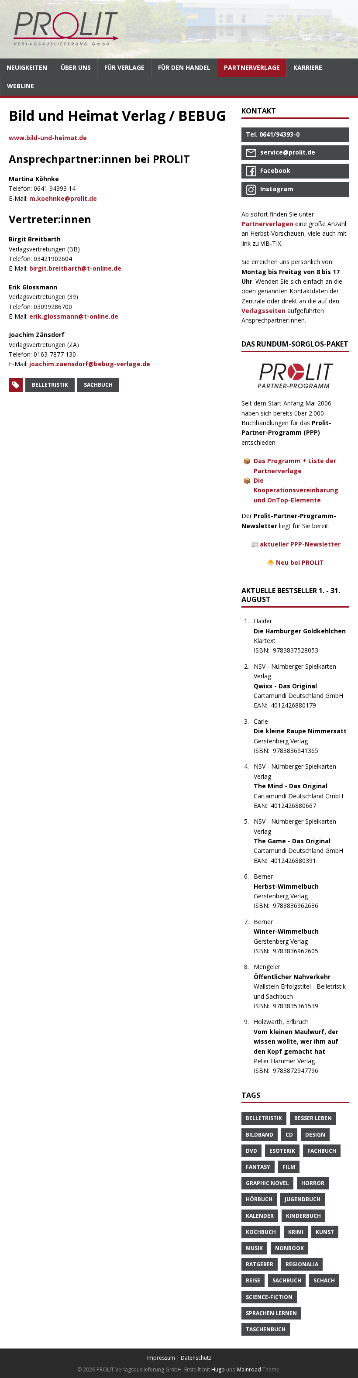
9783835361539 (300, 1006)
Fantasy (258, 1167)
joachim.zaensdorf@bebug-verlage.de (89, 364)
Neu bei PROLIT (300, 562)
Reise (253, 1280)
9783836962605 (300, 951)
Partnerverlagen (267, 224)
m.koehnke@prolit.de (63, 198)
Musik (254, 1248)
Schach (324, 1280)
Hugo (218, 1369)
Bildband (259, 1134)
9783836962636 (300, 905)
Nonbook (289, 1248)
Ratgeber (259, 1264)
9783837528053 (300, 650)
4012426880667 (298, 805)
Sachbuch (98, 384)
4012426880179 (298, 705)
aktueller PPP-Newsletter (300, 544)
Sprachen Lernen (271, 1313)
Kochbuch (261, 1232)
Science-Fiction (269, 1297)
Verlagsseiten (263, 310)
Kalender (260, 1216)
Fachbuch (321, 1151)
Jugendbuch (302, 1199)
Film (288, 1167)
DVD (251, 1151)
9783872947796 (300, 1070)
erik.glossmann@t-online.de (73, 316)
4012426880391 (298, 860)
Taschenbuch (266, 1329)
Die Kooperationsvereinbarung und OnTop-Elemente (296, 490)
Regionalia (302, 1264)
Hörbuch (259, 1199)
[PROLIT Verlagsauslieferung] (179, 29)
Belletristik (50, 384)
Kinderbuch (303, 1216)
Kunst (325, 1232)
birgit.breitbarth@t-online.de (75, 268)
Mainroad (249, 1369)
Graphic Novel (267, 1183)
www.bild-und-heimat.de (48, 138)
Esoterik (282, 1151)
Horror (312, 1183)
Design (315, 1134)
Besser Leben (313, 1118)
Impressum (161, 1357)
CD (289, 1134)
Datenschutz (196, 1357)
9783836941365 (300, 750)
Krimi (295, 1232)
